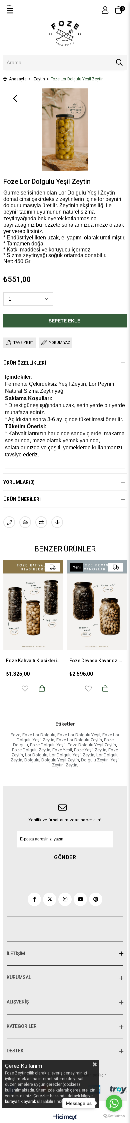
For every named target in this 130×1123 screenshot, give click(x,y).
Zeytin (71, 764)
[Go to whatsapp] (114, 1103)
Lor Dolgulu (36, 754)
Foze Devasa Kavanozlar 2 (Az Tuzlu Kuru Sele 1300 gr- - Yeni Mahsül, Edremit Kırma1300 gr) (55, 660)
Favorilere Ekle (47, 688)
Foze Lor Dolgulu (38, 734)
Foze (15, 734)
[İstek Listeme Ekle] (25, 522)
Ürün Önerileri (22, 499)
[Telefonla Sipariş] (9, 522)
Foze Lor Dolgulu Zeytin (79, 739)
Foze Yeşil (62, 749)
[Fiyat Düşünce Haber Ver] (57, 522)
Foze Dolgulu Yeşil (48, 744)
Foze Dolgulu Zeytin (31, 749)
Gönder (65, 857)
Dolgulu (31, 759)
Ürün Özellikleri (24, 363)
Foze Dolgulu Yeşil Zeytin (92, 744)
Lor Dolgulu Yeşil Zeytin (71, 754)
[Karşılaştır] (41, 522)
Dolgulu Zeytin (95, 759)
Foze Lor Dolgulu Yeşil (78, 734)
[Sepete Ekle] (64, 688)
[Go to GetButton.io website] (114, 1116)
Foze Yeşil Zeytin (90, 749)
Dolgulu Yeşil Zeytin (60, 759)
